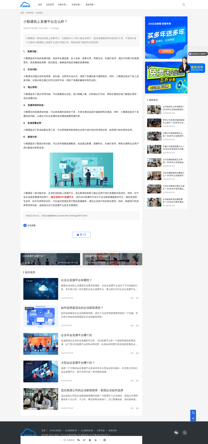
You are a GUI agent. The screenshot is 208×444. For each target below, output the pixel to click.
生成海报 (70, 440)
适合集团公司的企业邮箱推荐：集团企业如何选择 (92, 390)
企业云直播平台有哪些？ (76, 280)
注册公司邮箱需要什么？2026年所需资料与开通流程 (174, 149)
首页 (40, 4)
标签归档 (113, 430)
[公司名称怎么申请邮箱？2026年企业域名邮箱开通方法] (154, 109)
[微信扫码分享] (78, 440)
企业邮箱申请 (71, 430)
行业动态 (55, 28)
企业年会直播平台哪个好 (76, 335)
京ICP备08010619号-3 (99, 435)
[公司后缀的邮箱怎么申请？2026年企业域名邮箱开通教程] (154, 162)
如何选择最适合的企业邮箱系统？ (82, 307)
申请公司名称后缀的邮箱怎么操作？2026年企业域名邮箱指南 (174, 123)
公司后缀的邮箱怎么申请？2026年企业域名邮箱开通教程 (174, 162)
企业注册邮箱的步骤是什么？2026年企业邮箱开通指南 (174, 175)
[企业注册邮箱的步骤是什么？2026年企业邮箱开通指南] (154, 175)
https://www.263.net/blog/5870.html (70, 215)
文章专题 (76, 4)
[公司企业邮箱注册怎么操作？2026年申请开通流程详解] (154, 189)
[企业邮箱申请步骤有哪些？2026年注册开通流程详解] (154, 202)
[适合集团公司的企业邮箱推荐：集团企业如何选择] (40, 399)
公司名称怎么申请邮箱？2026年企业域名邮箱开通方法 (174, 109)
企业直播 (31, 225)
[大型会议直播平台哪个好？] (40, 371)
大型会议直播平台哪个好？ (78, 362)
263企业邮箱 (47, 215)
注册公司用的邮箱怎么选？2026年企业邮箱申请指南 (174, 136)
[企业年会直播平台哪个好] (40, 344)
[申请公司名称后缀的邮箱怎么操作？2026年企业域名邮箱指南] (154, 122)
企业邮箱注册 (87, 430)
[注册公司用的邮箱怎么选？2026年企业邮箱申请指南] (154, 136)
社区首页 (50, 4)
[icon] (176, 433)
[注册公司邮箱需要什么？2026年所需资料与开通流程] (154, 149)
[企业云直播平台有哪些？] (40, 289)
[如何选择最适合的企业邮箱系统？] (40, 316)
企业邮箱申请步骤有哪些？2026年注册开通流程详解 (174, 202)
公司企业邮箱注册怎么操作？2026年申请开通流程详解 (174, 189)
